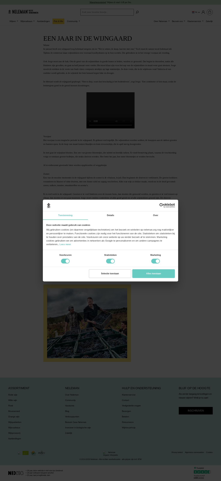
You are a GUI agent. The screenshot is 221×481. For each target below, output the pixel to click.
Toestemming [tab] (65, 215)
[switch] (65, 261)
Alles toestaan (153, 273)
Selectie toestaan (110, 273)
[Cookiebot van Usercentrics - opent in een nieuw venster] (162, 205)
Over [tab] (155, 215)
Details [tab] (110, 215)
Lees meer (65, 244)
